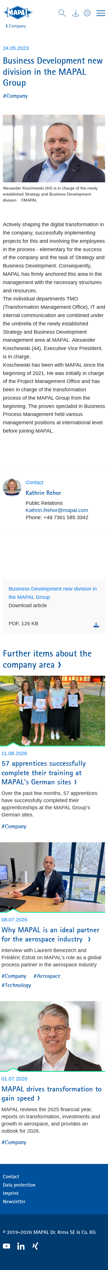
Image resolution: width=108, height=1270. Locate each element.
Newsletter (14, 1201)
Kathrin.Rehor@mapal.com (57, 510)
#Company (15, 95)
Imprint (10, 1193)
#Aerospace (46, 975)
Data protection (19, 1185)
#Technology (16, 984)
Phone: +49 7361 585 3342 (57, 517)
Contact (11, 1176)
